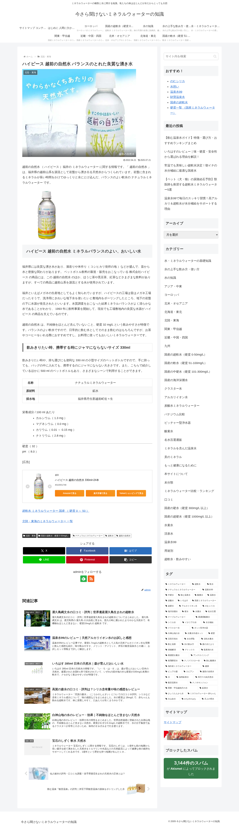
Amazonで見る (69, 493)
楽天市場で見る (100, 493)
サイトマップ (172, 722)
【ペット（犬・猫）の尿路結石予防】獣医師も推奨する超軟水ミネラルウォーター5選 (190, 184)
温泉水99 (176, 91)
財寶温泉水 (177, 97)
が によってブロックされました (191, 769)
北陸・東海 (31, 536)
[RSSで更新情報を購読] (91, 578)
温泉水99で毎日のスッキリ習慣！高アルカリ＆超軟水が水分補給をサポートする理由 (190, 203)
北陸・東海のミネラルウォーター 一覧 (47, 521)
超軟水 (111, 536)
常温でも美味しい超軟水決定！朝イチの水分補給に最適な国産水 (190, 168)
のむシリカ (177, 81)
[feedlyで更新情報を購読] (83, 578)
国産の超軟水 (179, 102)
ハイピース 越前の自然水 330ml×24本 (77, 480)
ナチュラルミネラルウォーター (89, 536)
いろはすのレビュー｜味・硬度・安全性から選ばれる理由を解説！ (190, 154)
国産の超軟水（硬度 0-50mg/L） (55, 536)
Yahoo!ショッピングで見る (131, 493)
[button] (130, 559)
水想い (174, 86)
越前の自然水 (125, 536)
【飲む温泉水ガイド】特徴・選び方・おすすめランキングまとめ (190, 140)
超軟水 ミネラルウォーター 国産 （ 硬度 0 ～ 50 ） (55, 510)
